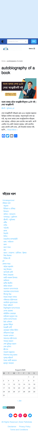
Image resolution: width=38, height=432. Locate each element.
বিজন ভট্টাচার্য (8, 305)
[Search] (26, 41)
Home (3, 61)
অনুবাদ (6, 206)
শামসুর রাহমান (8, 341)
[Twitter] (30, 415)
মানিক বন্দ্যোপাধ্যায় (10, 319)
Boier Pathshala (25, 422)
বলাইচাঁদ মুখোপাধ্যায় (11, 302)
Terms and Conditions (19, 430)
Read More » (12, 130)
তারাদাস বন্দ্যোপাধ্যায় (11, 288)
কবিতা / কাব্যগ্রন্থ (9, 214)
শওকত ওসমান (9, 335)
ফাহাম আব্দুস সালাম (10, 297)
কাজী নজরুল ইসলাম (10, 277)
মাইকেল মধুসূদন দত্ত (10, 316)
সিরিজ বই (7, 258)
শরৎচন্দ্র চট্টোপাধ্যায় (10, 338)
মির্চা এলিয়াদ (8, 322)
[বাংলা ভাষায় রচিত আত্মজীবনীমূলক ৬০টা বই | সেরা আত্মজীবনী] (19, 88)
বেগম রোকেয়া (8, 311)
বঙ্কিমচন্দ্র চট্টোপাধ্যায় (10, 300)
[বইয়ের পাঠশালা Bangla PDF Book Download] (12, 48)
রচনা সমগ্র (7, 247)
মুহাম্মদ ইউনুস (8, 324)
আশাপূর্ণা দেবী (8, 272)
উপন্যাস (6, 211)
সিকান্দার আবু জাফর (10, 355)
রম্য (5, 250)
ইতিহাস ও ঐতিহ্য (9, 208)
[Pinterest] (25, 415)
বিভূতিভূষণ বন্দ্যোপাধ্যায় (12, 308)
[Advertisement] (19, 19)
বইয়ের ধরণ (6, 203)
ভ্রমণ (5, 244)
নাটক (5, 225)
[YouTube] (15, 415)
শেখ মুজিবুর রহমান (10, 344)
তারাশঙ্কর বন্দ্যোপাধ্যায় (11, 291)
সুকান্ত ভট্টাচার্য (8, 357)
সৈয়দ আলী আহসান (10, 360)
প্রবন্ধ (5, 231)
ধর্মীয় (5, 222)
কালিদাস (6, 280)
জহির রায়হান (8, 286)
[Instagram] (20, 415)
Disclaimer (12, 426)
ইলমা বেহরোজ (8, 275)
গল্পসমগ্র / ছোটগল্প (10, 217)
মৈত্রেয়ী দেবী (8, 327)
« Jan (19, 401)
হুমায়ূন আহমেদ (9, 363)
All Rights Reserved (10, 422)
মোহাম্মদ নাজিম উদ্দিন (11, 330)
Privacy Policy (24, 426)
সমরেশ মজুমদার (9, 352)
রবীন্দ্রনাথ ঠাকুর (9, 333)
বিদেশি (6, 233)
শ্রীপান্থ (6, 349)
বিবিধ (5, 236)
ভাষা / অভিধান (8, 242)
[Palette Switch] (3, 41)
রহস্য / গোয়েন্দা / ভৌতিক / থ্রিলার (15, 253)
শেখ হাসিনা (7, 346)
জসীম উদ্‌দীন (8, 283)
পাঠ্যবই (6, 228)
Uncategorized (8, 200)
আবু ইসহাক (7, 269)
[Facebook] (10, 415)
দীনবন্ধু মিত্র (7, 294)
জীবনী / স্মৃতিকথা (7, 108)
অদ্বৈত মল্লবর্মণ (8, 266)
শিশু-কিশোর (7, 255)
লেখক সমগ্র (6, 264)
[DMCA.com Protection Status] (9, 408)
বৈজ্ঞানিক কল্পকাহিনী (11, 239)
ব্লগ (13, 108)
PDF (33, 41)
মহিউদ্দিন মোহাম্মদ (10, 313)
